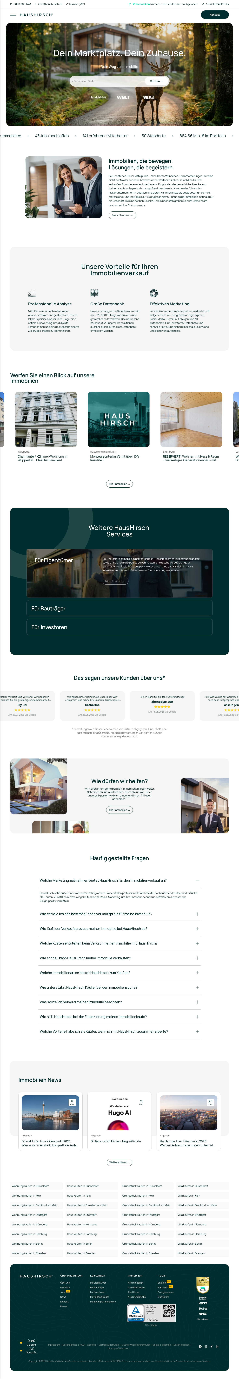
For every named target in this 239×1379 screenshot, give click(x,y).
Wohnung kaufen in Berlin (27, 1243)
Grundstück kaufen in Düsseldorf (142, 1186)
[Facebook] (200, 1346)
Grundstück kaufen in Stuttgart (141, 1215)
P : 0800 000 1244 (20, 4)
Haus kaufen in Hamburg (82, 1234)
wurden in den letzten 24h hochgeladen (165, 4)
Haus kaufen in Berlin (80, 1243)
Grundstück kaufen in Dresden (140, 1253)
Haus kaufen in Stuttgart (82, 1215)
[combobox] (120, 18)
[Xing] (211, 1346)
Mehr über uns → (122, 215)
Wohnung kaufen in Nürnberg (29, 1224)
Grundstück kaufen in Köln (138, 1195)
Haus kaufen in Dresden (81, 1253)
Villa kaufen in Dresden (191, 1253)
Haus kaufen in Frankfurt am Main (87, 1205)
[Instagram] (206, 1346)
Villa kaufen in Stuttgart (192, 1215)
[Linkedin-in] (217, 1346)
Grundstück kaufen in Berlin (139, 1243)
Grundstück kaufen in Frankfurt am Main (146, 1205)
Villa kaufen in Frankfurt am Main (197, 1205)
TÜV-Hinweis (151, 1324)
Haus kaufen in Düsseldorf (83, 1186)
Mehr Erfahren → (115, 581)
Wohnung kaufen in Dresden (29, 1253)
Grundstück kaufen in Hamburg (141, 1234)
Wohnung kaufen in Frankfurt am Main (35, 1205)
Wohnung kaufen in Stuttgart (29, 1215)
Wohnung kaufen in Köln (26, 1195)
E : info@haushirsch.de (48, 4)
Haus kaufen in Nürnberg (82, 1224)
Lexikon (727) (77, 4)
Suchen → (156, 81)
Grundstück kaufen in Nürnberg (141, 1224)
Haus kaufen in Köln (79, 1195)
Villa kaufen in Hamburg (192, 1234)
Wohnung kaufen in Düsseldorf (30, 1186)
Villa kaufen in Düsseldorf (193, 1186)
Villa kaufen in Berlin (190, 1243)
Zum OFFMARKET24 (217, 4)
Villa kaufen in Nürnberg (192, 1224)
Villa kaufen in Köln (189, 1195)
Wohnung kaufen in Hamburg (29, 1234)
